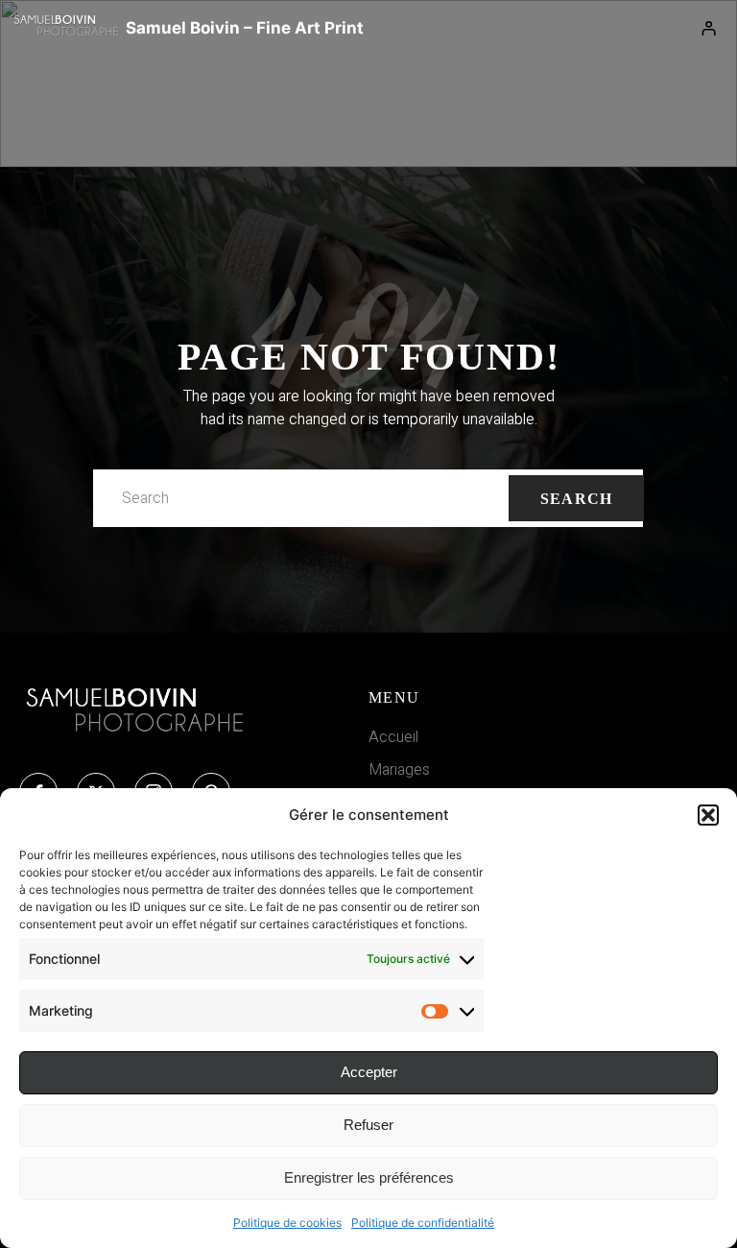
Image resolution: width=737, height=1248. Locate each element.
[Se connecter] (709, 29)
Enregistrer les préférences (369, 1177)
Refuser (368, 1124)
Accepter (369, 1072)
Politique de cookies (287, 1222)
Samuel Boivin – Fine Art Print (245, 27)
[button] (708, 815)
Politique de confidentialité (422, 1222)
